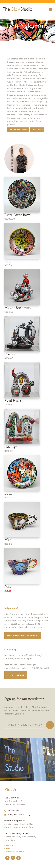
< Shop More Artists (18, 130)
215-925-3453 (13, 810)
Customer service (15, 675)
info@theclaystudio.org (19, 814)
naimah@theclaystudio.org (17, 667)
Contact (8, 848)
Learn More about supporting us (22, 635)
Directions (9, 845)
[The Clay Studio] (16, 9)
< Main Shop (37, 130)
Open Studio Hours (13, 852)
